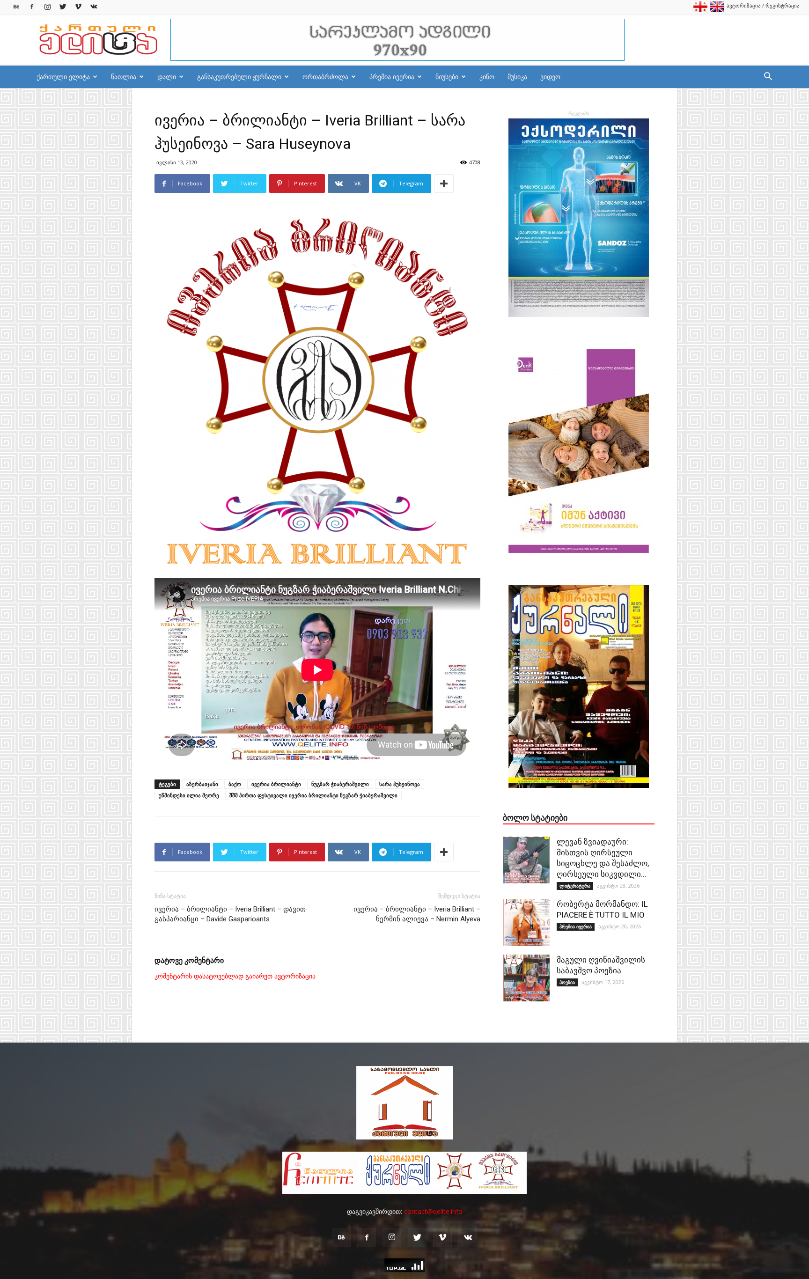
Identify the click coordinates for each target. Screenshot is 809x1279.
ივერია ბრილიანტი (276, 783)
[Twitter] (63, 7)
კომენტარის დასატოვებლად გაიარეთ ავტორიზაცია (235, 976)
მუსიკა (517, 76)
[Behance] (16, 7)
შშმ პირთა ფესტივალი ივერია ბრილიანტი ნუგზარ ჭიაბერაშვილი (313, 795)
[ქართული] (700, 10)
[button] (768, 77)
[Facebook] (32, 7)
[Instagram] (47, 7)
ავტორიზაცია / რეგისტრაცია (763, 5)
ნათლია (123, 76)
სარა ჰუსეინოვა (399, 783)
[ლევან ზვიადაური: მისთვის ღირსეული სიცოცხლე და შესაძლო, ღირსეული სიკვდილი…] (526, 860)
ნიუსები (446, 76)
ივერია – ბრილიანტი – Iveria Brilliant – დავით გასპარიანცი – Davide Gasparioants (230, 914)
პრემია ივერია (391, 76)
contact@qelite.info (433, 1211)
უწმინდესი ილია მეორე (189, 795)
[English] (717, 10)
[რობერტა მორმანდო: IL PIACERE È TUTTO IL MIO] (526, 922)
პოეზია (567, 982)
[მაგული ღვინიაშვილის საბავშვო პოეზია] (526, 978)
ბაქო (234, 783)
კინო (486, 76)
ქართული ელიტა (63, 76)
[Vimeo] (78, 7)
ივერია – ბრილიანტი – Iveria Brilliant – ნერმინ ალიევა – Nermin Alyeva (416, 914)
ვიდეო (550, 76)
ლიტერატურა (574, 885)
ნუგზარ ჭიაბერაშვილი (340, 783)
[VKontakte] (94, 7)
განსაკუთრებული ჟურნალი (239, 76)
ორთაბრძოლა (325, 76)
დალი (166, 76)
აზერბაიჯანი (202, 783)
